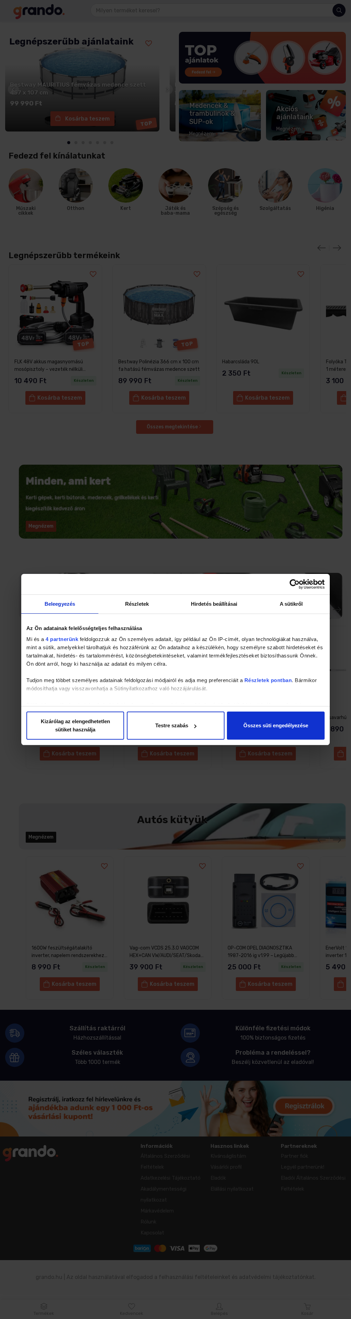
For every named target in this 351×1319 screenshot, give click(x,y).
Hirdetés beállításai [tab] (214, 604)
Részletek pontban (268, 680)
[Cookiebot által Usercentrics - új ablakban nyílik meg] (295, 584)
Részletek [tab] (137, 604)
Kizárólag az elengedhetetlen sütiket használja (75, 725)
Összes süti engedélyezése (275, 725)
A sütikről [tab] (291, 604)
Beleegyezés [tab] (60, 604)
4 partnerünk (62, 639)
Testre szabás (171, 725)
